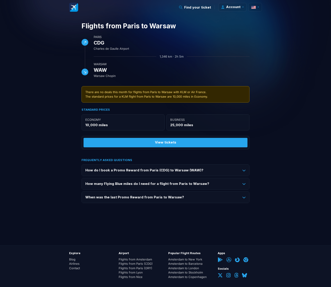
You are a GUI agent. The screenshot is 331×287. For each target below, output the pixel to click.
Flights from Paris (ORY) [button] (135, 268)
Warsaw (100, 64)
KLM (183, 92)
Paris (98, 37)
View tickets (165, 142)
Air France (198, 92)
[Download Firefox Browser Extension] (237, 260)
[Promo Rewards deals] (73, 7)
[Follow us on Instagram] (228, 276)
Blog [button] (72, 259)
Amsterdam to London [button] (183, 268)
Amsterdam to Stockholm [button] (185, 272)
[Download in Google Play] (220, 260)
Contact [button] (74, 268)
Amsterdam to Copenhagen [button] (187, 277)
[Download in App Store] (228, 260)
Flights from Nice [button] (131, 277)
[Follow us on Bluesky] (244, 276)
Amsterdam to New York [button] (185, 259)
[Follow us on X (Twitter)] (220, 276)
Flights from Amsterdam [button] (135, 259)
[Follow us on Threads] (236, 276)
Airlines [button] (74, 263)
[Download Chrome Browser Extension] (245, 260)
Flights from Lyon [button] (131, 272)
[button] (195, 7)
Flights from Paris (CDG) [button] (136, 263)
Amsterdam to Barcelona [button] (185, 263)
